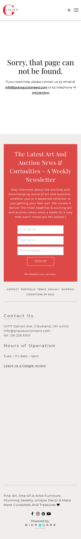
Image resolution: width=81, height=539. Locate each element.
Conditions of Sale (40, 295)
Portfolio (28, 289)
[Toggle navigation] (76, 10)
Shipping (68, 289)
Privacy (54, 289)
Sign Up (40, 261)
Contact (13, 289)
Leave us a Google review (25, 365)
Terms (41, 289)
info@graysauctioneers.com (26, 87)
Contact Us (19, 316)
